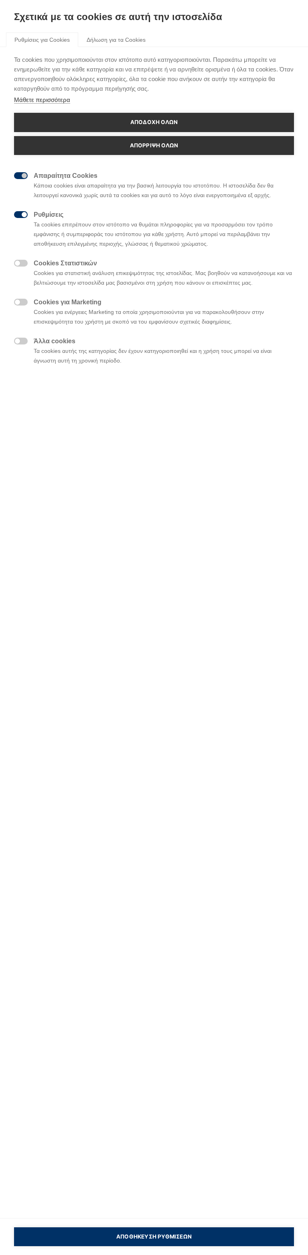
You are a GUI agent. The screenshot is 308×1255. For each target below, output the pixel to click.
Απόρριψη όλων (154, 145)
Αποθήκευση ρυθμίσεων (154, 1236)
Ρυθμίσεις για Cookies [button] (42, 40)
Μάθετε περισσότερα (42, 99)
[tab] (42, 39)
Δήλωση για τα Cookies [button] (116, 40)
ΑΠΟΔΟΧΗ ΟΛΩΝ (154, 122)
